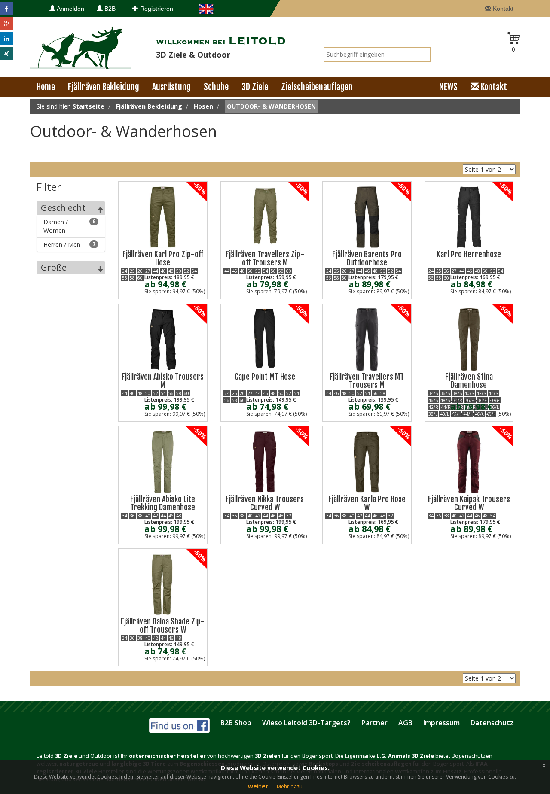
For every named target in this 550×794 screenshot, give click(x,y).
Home (46, 87)
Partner (374, 722)
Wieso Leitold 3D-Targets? (306, 722)
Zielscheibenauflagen (317, 87)
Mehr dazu (289, 786)
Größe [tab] (54, 267)
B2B (109, 8)
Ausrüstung (171, 87)
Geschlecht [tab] (63, 207)
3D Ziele (254, 87)
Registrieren (155, 8)
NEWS (448, 87)
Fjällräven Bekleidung (103, 87)
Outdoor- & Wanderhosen (271, 106)
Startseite (88, 106)
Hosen (203, 106)
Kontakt (502, 8)
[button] (6, 8)
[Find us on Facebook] (179, 724)
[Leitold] (80, 47)
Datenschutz (492, 722)
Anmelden (69, 8)
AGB (405, 722)
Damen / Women (69, 226)
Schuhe (216, 87)
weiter (258, 786)
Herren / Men (69, 244)
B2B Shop (235, 722)
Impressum (441, 722)
